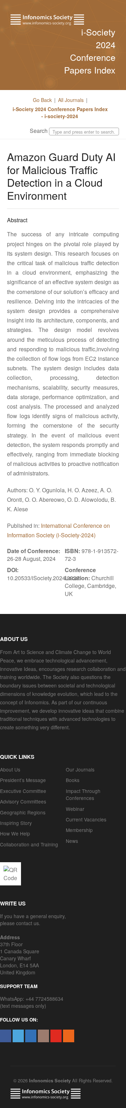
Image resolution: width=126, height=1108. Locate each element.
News (72, 840)
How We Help (15, 833)
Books (72, 779)
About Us (10, 769)
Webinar (75, 808)
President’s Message (23, 779)
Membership (79, 829)
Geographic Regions (23, 812)
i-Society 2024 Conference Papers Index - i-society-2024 (60, 112)
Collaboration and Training (29, 844)
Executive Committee (23, 790)
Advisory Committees (23, 801)
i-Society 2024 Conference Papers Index (89, 50)
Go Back (42, 99)
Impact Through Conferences (83, 794)
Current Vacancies (86, 819)
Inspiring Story (16, 822)
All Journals (71, 99)
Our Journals (80, 769)
